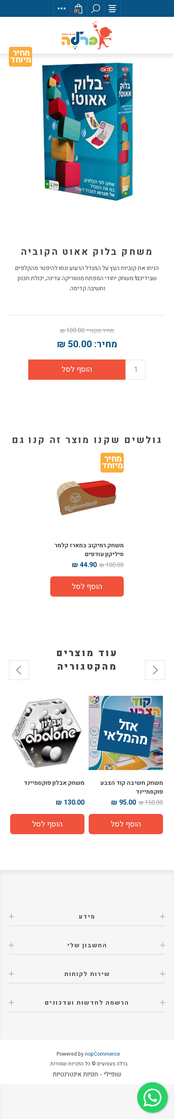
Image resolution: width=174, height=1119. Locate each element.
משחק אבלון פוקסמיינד (54, 782)
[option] (126, 765)
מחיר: (105, 344)
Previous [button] (155, 670)
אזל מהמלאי (125, 733)
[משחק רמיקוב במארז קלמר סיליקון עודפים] (86, 495)
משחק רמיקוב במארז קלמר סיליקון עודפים (88, 550)
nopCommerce (102, 1054)
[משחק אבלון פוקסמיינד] (47, 733)
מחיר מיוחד (20, 58)
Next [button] (19, 670)
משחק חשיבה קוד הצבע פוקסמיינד (131, 787)
